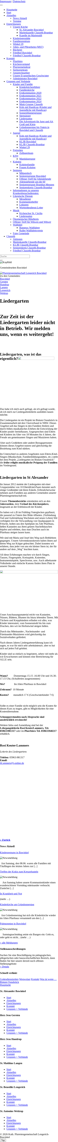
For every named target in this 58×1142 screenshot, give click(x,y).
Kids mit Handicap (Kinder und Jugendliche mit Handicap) (35, 108)
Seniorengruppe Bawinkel (32, 176)
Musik (16, 210)
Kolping (17, 161)
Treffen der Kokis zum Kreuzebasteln (19, 871)
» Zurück (5, 840)
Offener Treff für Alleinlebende (35, 179)
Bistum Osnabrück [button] (9, 982)
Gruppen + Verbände (17, 1009)
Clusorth (10, 236)
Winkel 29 (18, 44)
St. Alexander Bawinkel (31, 29)
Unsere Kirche (20, 26)
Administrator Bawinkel (25, 78)
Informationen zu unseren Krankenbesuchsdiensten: (26, 192)
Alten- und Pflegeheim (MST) (28, 47)
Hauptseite (11, 9)
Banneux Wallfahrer (29, 227)
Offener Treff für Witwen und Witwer (32, 222)
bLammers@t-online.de (12, 763)
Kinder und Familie (23, 84)
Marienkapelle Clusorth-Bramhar (36, 32)
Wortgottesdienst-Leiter (31, 207)
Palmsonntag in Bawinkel (13, 923)
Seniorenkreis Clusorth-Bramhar (35, 187)
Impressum (5, 1)
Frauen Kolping (27, 167)
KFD (15, 156)
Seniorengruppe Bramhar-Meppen (36, 184)
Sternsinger (25, 115)
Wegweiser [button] (24, 979)
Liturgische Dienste (23, 196)
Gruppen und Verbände (18, 81)
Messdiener (25, 199)
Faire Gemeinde (21, 233)
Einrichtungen (13, 24)
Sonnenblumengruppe (30, 113)
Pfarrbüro (18, 61)
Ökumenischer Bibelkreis (26, 219)
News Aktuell (20, 18)
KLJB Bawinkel (27, 141)
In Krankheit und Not (11, 893)
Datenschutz (19, 1)
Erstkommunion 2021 (30, 95)
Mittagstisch (25, 173)
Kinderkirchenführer (29, 87)
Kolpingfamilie (27, 164)
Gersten (4, 281)
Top (3, 1140)
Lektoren (24, 204)
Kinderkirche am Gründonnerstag (17, 904)
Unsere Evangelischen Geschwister (31, 75)
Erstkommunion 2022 (30, 98)
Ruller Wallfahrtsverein (31, 230)
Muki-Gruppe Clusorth (31, 104)
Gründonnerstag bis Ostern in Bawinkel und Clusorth (34, 128)
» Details (4, 966)
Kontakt (10, 58)
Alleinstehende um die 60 (32, 181)
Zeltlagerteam (26, 153)
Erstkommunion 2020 (30, 92)
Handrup (4, 284)
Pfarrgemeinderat (21, 67)
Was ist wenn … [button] (48, 979)
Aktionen (17, 239)
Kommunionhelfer (28, 201)
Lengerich (5, 290)
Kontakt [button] (35, 979)
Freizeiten (18, 150)
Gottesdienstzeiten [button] (9, 979)
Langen (4, 287)
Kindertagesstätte (21, 38)
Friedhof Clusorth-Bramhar (27, 55)
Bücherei (17, 49)
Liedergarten (25, 118)
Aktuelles (11, 15)
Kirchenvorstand (21, 64)
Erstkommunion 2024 (30, 101)
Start (8, 12)
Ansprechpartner (21, 72)
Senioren (17, 170)
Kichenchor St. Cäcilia (30, 213)
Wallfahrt (17, 224)
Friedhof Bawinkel (22, 52)
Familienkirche (26, 90)
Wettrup (4, 293)
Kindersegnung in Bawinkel (14, 852)
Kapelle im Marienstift (30, 35)
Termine (17, 21)
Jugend (16, 133)
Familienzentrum (21, 41)
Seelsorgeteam (20, 70)
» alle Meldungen (9, 942)
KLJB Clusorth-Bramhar (32, 144)
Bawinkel (5, 278)
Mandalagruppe (27, 158)
